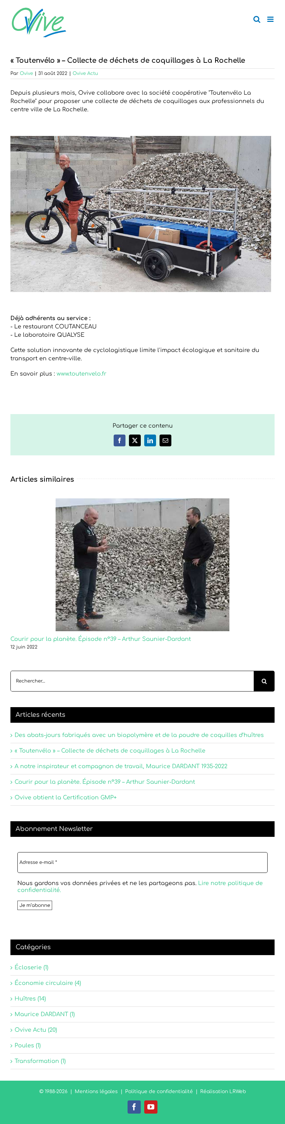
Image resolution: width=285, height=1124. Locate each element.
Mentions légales (96, 1091)
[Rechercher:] (132, 681)
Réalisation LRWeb (223, 1091)
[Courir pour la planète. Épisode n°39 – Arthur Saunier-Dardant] (142, 501)
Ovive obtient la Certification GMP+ (66, 798)
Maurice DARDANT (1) (45, 1014)
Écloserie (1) (31, 967)
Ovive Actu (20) (36, 1030)
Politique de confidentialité (159, 1091)
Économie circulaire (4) (48, 983)
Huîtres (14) (30, 999)
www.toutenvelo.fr (81, 374)
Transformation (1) (40, 1061)
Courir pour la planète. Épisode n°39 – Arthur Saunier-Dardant (100, 639)
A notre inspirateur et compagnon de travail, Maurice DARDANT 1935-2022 (121, 766)
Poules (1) (28, 1046)
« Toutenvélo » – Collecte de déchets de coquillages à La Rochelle (110, 751)
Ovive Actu (85, 73)
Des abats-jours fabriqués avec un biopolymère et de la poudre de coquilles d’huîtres (139, 735)
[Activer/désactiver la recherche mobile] (256, 19)
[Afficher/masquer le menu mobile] (271, 19)
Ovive (26, 73)
